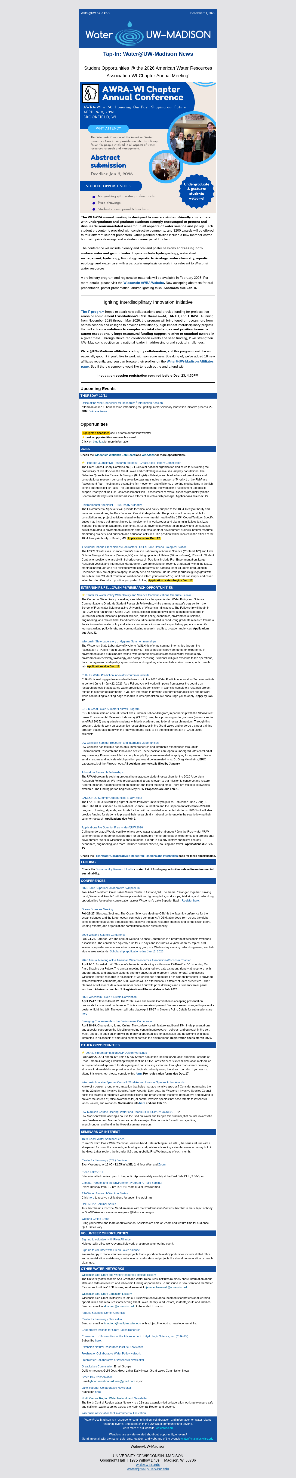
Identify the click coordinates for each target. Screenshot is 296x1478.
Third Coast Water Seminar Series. (103, 1139)
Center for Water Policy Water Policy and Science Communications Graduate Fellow (138, 595)
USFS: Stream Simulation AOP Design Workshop (116, 1052)
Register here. (191, 900)
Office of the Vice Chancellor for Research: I (109, 403)
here (84, 1013)
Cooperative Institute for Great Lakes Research (111, 1330)
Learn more (129, 1428)
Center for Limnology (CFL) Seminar (104, 1160)
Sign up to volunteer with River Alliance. (106, 1239)
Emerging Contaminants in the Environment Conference (117, 1021)
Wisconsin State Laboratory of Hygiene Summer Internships (119, 641)
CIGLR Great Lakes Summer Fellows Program (110, 709)
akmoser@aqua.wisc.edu (120, 1306)
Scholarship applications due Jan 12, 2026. (137, 951)
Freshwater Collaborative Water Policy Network (111, 1353)
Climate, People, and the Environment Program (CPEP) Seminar (122, 1182)
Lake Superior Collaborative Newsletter (106, 1387)
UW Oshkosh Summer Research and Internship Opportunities (120, 742)
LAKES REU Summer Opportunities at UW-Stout (112, 797)
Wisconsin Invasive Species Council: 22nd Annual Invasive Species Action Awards (133, 1082)
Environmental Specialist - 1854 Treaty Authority (112, 505)
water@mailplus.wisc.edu (148, 1469)
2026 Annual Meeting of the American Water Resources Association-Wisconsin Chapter (136, 960)
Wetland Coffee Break (95, 1219)
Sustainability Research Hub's (114, 869)
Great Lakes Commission (97, 1366)
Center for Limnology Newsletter (102, 1319)
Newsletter (140, 1398)
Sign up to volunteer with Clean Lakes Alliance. (111, 1250)
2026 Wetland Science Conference (104, 934)
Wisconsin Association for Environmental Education (114, 1413)
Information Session (149, 403)
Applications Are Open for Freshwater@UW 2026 (112, 827)
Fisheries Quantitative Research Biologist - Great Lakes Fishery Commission (133, 463)
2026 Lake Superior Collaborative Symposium (111, 888)
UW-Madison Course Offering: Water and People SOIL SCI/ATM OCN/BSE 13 (130, 1112)
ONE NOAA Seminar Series (99, 1204)
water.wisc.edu (165, 1428)
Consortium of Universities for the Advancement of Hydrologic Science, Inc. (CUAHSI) (135, 1336)
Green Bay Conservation (97, 1377)
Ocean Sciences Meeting (97, 909)
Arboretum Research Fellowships (102, 772)
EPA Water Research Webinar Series (105, 1193)
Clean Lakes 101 (92, 1172)
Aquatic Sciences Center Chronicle (104, 1312)
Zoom (162, 1164)
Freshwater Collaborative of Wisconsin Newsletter (113, 1360)
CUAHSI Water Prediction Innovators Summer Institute (115, 675)
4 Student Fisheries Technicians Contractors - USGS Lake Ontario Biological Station (134, 547)
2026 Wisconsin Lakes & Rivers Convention (109, 997)
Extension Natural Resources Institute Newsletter (112, 1347)
